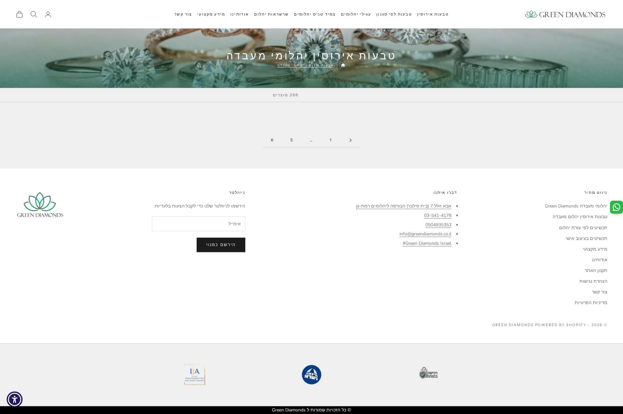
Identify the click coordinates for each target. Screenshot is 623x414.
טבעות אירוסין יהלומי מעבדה (305, 65)
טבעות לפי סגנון (394, 14)
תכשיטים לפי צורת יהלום (583, 228)
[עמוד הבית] (343, 65)
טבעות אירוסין (433, 14)
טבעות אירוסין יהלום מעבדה (580, 217)
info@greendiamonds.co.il (425, 234)
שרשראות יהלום (271, 14)
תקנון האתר (596, 270)
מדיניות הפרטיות (591, 303)
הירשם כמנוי (221, 245)
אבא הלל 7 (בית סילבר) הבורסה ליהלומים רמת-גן (403, 206)
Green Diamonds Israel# (427, 243)
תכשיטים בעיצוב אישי (586, 238)
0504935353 (438, 225)
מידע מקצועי (211, 14)
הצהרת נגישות (593, 281)
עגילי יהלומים (356, 14)
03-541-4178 (437, 215)
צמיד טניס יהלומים (315, 14)
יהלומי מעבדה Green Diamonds (576, 206)
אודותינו (239, 14)
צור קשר (183, 14)
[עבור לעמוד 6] (350, 140)
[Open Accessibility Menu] (14, 399)
